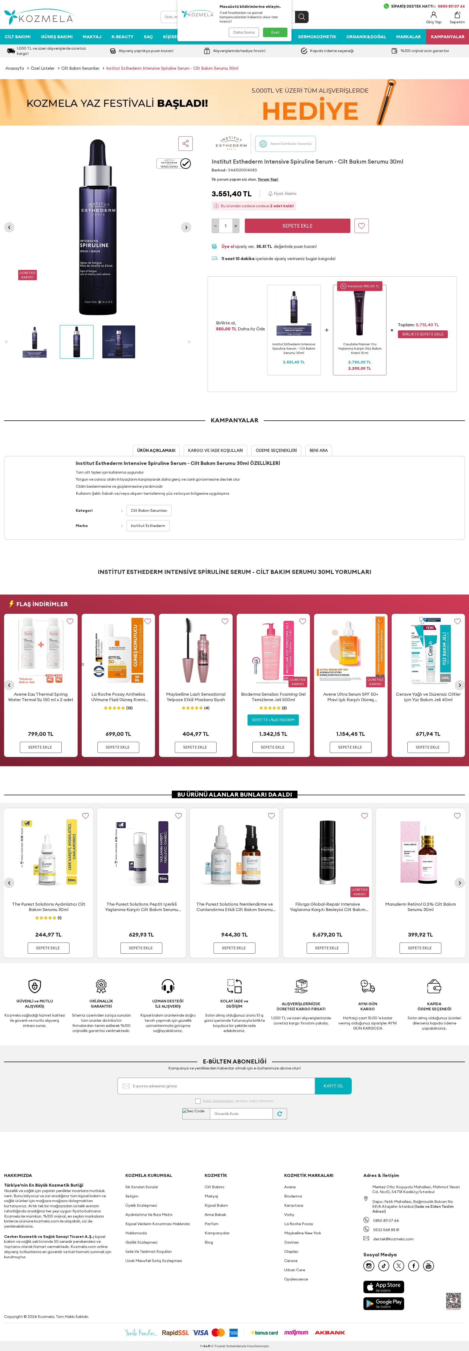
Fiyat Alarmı (284, 193)
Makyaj (92, 36)
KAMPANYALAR (447, 36)
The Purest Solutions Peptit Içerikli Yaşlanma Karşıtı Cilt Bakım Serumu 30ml (141, 906)
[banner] (234, 102)
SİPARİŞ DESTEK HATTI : (428, 6)
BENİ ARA (319, 450)
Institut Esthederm (148, 525)
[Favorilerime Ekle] (70, 621)
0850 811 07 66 (386, 1220)
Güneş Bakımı (57, 36)
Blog (209, 1242)
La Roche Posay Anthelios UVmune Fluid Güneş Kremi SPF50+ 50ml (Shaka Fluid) (118, 696)
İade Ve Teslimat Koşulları (148, 1251)
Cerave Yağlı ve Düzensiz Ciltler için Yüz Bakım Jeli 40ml (428, 696)
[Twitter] (398, 1265)
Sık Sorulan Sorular (141, 1186)
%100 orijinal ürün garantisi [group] (425, 50)
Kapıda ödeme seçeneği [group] (332, 50)
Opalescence (296, 1279)
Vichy (289, 1214)
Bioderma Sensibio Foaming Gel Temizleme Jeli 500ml (273, 696)
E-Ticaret (218, 1346)
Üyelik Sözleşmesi (141, 1205)
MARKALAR (408, 36)
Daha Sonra (244, 32)
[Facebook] (413, 1265)
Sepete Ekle (297, 226)
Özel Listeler (43, 68)
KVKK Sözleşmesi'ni (218, 1101)
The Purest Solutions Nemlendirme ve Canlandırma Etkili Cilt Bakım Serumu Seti (234, 906)
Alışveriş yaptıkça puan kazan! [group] (146, 50)
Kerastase (293, 1205)
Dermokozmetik (317, 36)
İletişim (131, 1196)
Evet (275, 32)
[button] (9, 227)
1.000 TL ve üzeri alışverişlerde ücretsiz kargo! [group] (51, 51)
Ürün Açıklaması (156, 450)
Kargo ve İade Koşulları (215, 450)
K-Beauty (123, 36)
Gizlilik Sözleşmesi (141, 1242)
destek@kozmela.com (393, 1239)
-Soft (205, 1346)
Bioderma (293, 1196)
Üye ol (228, 246)
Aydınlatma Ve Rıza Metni (148, 1214)
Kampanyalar (217, 1233)
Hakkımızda (136, 1233)
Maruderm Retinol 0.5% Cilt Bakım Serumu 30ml (420, 906)
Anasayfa (14, 68)
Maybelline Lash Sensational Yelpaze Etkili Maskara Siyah (196, 696)
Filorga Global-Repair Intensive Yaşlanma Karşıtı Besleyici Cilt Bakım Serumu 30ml (327, 906)
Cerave (290, 1260)
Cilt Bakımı (18, 36)
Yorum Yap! (268, 179)
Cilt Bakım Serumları (80, 68)
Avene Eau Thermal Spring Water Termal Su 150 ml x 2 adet (40, 696)
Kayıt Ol (333, 1085)
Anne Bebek (215, 1214)
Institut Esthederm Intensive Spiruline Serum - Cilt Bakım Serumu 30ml (172, 68)
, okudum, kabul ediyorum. (238, 1101)
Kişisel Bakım (216, 1205)
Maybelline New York (302, 1233)
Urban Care (294, 1269)
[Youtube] (428, 1265)
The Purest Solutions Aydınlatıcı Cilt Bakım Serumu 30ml (48, 906)
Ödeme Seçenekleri (276, 450)
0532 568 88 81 (386, 1229)
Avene (290, 1186)
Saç (148, 36)
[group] (97, 227)
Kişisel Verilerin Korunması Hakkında (157, 1223)
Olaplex (291, 1251)
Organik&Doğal (366, 36)
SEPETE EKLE (40, 747)
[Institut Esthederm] (231, 144)
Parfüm (211, 1223)
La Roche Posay (298, 1223)
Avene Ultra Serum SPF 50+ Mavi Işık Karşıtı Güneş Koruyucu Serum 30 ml (350, 696)
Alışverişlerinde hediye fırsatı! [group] (239, 50)
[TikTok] (383, 1265)
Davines (291, 1242)
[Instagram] (368, 1265)
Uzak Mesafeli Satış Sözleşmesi (153, 1260)
